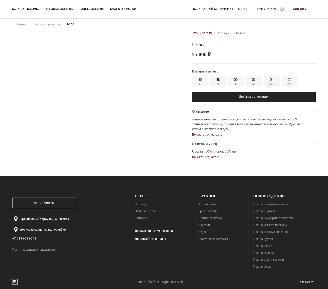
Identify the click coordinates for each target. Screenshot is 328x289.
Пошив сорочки (264, 252)
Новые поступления (154, 231)
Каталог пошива (25, 8)
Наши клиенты (145, 211)
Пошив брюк (262, 266)
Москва (299, 9)
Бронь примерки (44, 202)
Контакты (141, 218)
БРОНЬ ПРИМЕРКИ (123, 8)
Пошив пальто (262, 246)
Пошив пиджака (264, 211)
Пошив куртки (263, 239)
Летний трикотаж (47, 24)
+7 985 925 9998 (267, 9)
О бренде (141, 204)
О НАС (242, 8)
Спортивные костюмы (213, 239)
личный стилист (150, 239)
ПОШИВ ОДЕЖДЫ (91, 8)
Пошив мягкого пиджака (270, 225)
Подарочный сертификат (212, 8)
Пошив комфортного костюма (273, 218)
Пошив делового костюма (270, 204)
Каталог (23, 24)
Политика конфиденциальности (33, 249)
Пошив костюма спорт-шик (271, 231)
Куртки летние (208, 204)
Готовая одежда (59, 8)
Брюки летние (207, 211)
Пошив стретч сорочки (268, 259)
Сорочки (204, 225)
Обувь (202, 231)
